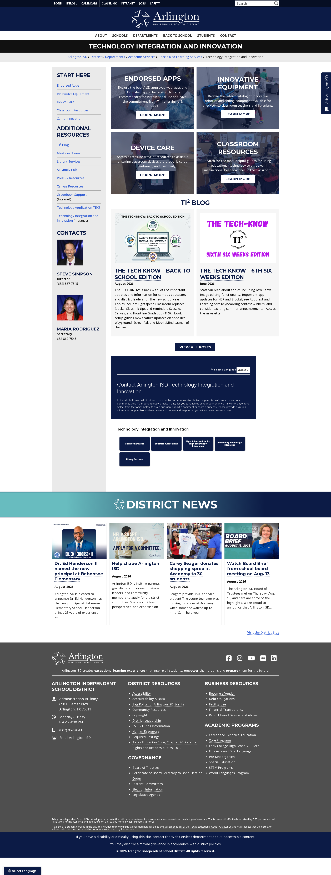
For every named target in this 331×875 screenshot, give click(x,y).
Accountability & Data (148, 699)
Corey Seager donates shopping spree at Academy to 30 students (194, 571)
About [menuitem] (101, 35)
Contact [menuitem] (228, 35)
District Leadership (146, 720)
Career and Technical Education (232, 735)
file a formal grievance (148, 844)
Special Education (222, 762)
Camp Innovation (69, 118)
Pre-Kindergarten (222, 757)
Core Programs (220, 740)
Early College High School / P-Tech (234, 746)
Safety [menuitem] (155, 3)
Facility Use (217, 704)
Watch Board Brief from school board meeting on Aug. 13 (248, 568)
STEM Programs (221, 767)
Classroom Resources (73, 110)
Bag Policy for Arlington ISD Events (158, 704)
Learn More (152, 115)
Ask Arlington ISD (326, 89)
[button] (276, 3)
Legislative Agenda (146, 795)
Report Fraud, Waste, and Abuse (233, 715)
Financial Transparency (226, 710)
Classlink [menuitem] (109, 3)
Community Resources (149, 710)
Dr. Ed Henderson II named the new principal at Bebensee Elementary (78, 571)
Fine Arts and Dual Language (230, 751)
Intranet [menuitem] (128, 3)
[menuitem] (229, 658)
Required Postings (145, 737)
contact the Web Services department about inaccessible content (203, 837)
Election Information (147, 789)
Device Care (65, 102)
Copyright (139, 715)
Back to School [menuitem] (177, 35)
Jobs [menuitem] (142, 3)
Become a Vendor (222, 693)
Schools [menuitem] (120, 35)
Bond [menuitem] (58, 3)
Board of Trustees (145, 767)
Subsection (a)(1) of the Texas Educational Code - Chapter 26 (197, 826)
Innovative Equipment (73, 94)
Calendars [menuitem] (89, 3)
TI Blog (63, 145)
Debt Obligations (222, 699)
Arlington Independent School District (156, 851)
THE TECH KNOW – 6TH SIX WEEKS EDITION (236, 274)
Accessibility (141, 693)
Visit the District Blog (263, 632)
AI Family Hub (67, 170)
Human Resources (145, 731)
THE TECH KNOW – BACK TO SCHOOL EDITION (152, 274)
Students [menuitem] (206, 35)
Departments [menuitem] (145, 35)
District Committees (147, 784)
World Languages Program (229, 773)
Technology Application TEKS (78, 207)
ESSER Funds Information (151, 726)
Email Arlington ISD (75, 737)
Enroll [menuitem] (71, 3)
